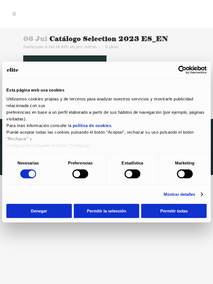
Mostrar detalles (180, 194)
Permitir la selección (106, 211)
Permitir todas (174, 211)
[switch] (80, 173)
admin (90, 47)
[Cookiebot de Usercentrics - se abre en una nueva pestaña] (182, 70)
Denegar (39, 211)
